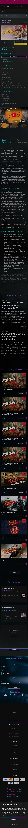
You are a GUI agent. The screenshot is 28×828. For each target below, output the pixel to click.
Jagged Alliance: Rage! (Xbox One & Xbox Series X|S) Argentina (12, 414)
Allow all (14, 819)
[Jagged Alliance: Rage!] (14, 380)
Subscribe (6, 673)
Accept (10, 670)
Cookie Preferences (14, 736)
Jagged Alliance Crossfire (8, 512)
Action (14, 16)
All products (8, 16)
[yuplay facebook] (22, 695)
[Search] (25, 11)
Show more (14, 572)
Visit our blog (14, 687)
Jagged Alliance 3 (8, 588)
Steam (6, 49)
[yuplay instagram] (14, 695)
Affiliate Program (14, 764)
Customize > (14, 824)
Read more (5, 620)
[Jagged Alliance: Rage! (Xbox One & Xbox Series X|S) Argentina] (14, 404)
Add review (14, 635)
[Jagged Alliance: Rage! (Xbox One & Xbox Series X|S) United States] (14, 429)
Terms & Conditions (12, 670)
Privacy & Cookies (14, 733)
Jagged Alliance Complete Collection (11, 536)
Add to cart (17, 41)
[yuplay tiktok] (10, 695)
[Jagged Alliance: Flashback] (14, 479)
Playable (4, 105)
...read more (23, 327)
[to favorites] (23, 42)
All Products (14, 745)
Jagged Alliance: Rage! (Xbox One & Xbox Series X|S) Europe (12, 464)
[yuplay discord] (5, 695)
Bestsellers (14, 747)
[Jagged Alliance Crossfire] (14, 503)
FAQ (14, 767)
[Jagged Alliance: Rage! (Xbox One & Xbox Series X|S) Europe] (14, 454)
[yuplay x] (18, 695)
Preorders (14, 750)
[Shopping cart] (21, 6)
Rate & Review (23, 22)
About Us (14, 728)
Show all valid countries (14, 56)
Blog (14, 762)
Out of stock (20, 418)
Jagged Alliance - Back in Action (10, 560)
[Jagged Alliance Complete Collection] (14, 527)
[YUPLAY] (5, 6)
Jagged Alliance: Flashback (8, 488)
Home (2, 16)
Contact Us (14, 769)
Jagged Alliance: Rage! (7, 389)
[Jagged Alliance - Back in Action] (14, 551)
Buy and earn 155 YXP (20, 44)
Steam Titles (14, 753)
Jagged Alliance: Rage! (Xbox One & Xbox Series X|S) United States (12, 439)
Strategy (9, 92)
